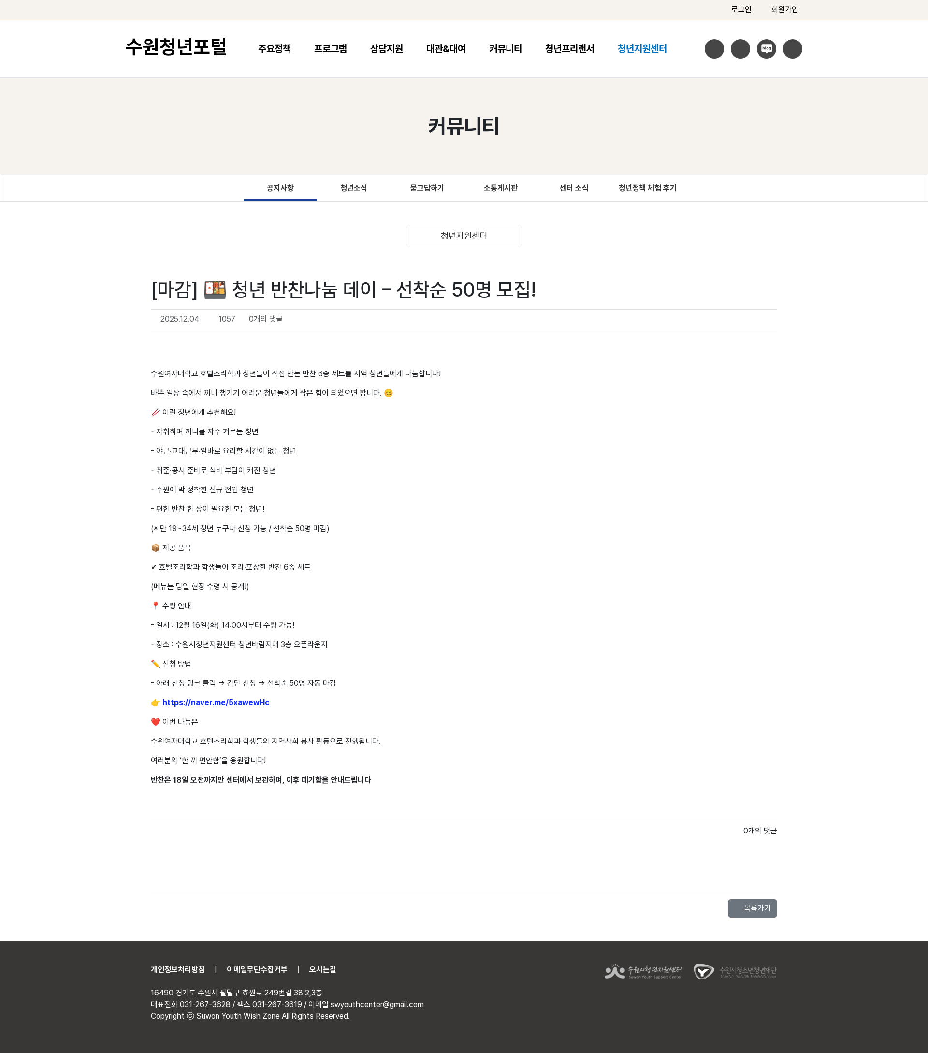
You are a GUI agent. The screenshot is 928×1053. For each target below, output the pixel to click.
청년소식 (353, 188)
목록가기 (756, 908)
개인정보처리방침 (178, 969)
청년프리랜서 (569, 49)
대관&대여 (446, 49)
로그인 (741, 9)
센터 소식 (574, 188)
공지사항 (280, 188)
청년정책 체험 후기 (648, 188)
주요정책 (274, 49)
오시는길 (322, 969)
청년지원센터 (642, 49)
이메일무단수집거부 (257, 969)
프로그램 (330, 49)
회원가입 (784, 9)
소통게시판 (501, 188)
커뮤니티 (505, 49)
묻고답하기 (427, 188)
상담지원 (386, 49)
